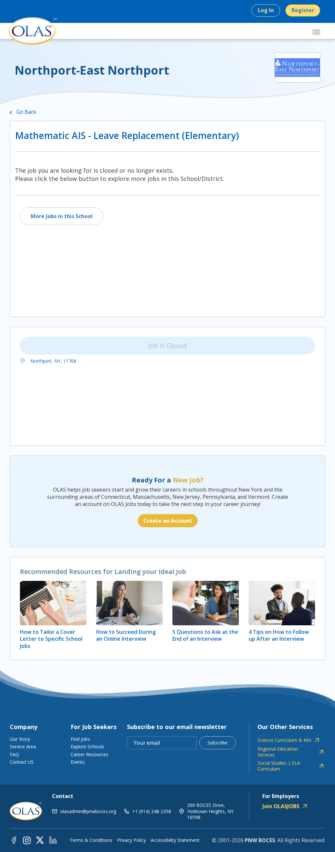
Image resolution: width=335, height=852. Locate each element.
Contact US (22, 762)
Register (302, 10)
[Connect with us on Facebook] (14, 840)
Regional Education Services (277, 752)
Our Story (20, 739)
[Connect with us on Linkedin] (53, 840)
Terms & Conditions (91, 840)
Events (78, 762)
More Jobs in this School (62, 216)
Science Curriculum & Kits (284, 740)
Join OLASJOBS (280, 806)
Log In (266, 10)
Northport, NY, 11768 (52, 361)
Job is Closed (167, 345)
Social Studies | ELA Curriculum (278, 766)
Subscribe (217, 742)
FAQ (14, 754)
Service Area (23, 746)
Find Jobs (80, 739)
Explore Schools (87, 746)
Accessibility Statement (175, 840)
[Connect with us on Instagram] (27, 840)
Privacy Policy (131, 840)
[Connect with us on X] (40, 840)
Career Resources (89, 754)
